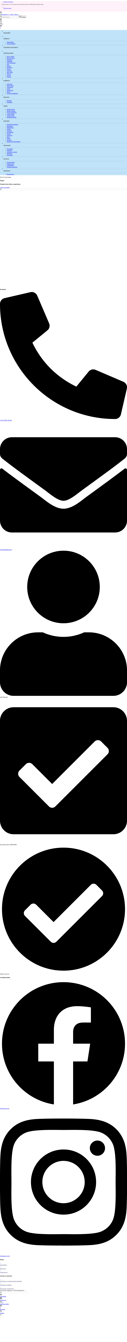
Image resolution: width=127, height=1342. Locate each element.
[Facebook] (0, 10)
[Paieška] (63, 21)
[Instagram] (1, 10)
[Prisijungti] (1, 19)
